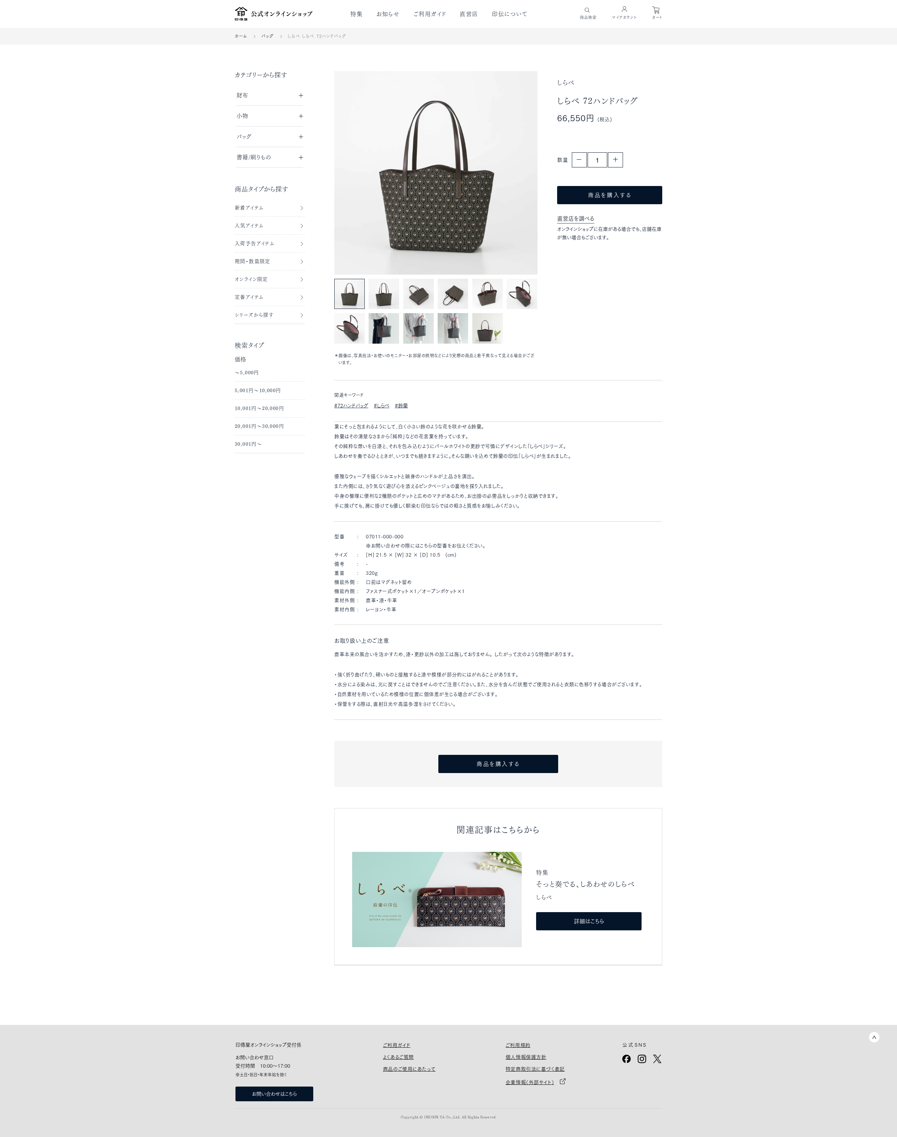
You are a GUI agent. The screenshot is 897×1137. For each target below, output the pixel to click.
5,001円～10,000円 (258, 390)
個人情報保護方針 (526, 1057)
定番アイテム (249, 297)
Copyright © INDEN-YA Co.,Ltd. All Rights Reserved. (448, 1117)
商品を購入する (609, 195)
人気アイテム (249, 225)
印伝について (510, 14)
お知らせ (387, 14)
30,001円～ (248, 444)
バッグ (267, 36)
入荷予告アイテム (254, 243)
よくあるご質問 (398, 1057)
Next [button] (516, 172)
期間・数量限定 (253, 261)
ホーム (241, 36)
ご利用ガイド (429, 14)
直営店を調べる (575, 218)
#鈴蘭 (401, 405)
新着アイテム (249, 207)
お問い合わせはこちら (274, 1093)
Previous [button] (355, 172)
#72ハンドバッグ (351, 405)
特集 (356, 14)
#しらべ (381, 405)
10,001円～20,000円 (259, 408)
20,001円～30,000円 (259, 426)
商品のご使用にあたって (409, 1069)
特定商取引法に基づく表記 (535, 1069)
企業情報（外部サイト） (530, 1082)
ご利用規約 (518, 1045)
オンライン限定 (251, 279)
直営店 (469, 14)
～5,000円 (247, 372)
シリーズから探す (254, 314)
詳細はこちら (589, 921)
